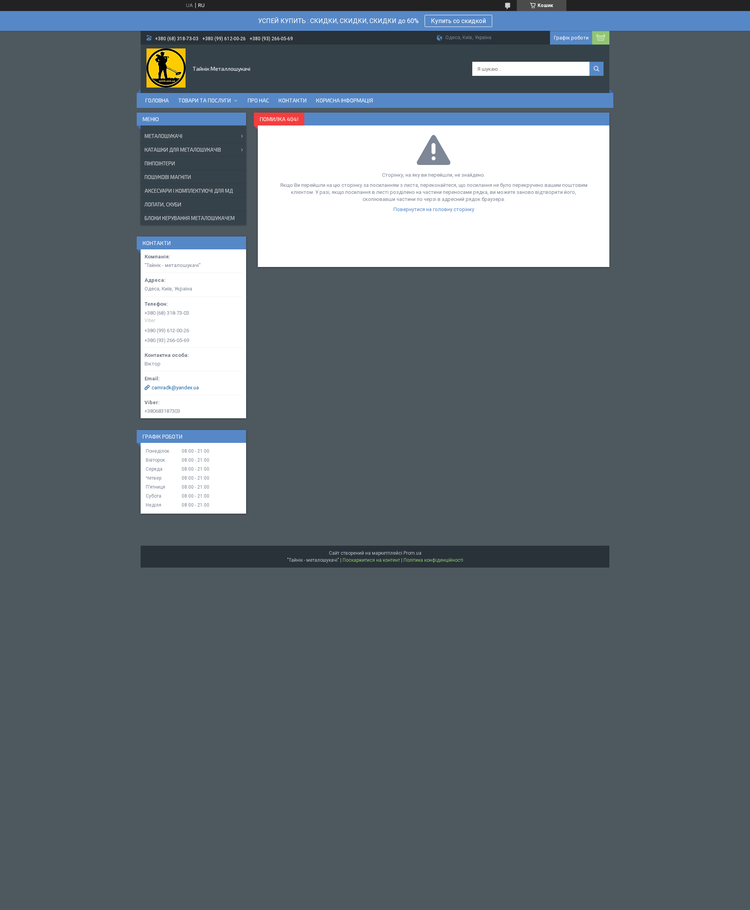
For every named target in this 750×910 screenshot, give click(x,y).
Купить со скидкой (458, 21)
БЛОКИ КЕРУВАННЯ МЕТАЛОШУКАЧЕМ (190, 218)
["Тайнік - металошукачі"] (166, 68)
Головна (157, 100)
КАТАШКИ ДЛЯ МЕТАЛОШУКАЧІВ (183, 150)
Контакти (293, 100)
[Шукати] (596, 69)
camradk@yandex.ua (175, 388)
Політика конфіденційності (433, 560)
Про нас (258, 100)
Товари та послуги (204, 100)
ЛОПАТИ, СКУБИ (163, 204)
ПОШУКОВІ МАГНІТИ (168, 177)
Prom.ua (412, 553)
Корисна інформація (344, 100)
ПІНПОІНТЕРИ (160, 163)
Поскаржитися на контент (371, 560)
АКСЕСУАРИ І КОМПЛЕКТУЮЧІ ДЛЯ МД (189, 191)
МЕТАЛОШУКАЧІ (163, 136)
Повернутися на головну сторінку (433, 209)
